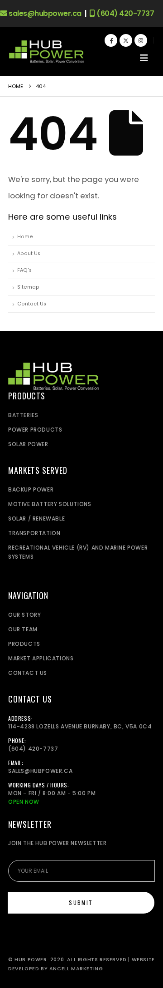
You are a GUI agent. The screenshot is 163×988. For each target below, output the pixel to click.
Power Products (35, 429)
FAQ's (24, 270)
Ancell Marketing (76, 968)
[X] (126, 40)
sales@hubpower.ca (44, 13)
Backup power (30, 489)
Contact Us (31, 303)
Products (24, 644)
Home (25, 236)
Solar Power (28, 444)
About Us (28, 253)
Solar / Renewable (36, 518)
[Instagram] (140, 40)
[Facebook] (111, 40)
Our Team (23, 629)
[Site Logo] (46, 51)
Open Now (23, 802)
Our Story (24, 615)
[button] (144, 58)
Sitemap (28, 287)
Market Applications (40, 658)
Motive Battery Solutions (49, 504)
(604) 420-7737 (124, 13)
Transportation (34, 533)
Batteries (23, 415)
